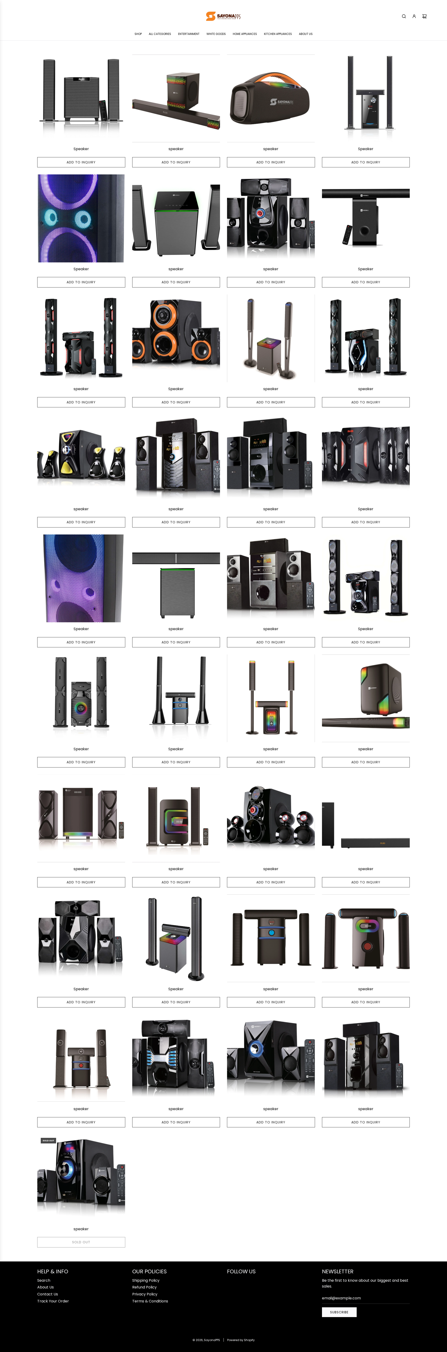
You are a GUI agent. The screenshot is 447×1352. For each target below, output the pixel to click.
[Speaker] (81, 98)
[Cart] (424, 16)
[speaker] (176, 98)
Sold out (81, 1242)
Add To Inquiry (81, 162)
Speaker (81, 149)
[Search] (404, 16)
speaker (176, 149)
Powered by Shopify (241, 1340)
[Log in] (414, 16)
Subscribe (339, 1312)
